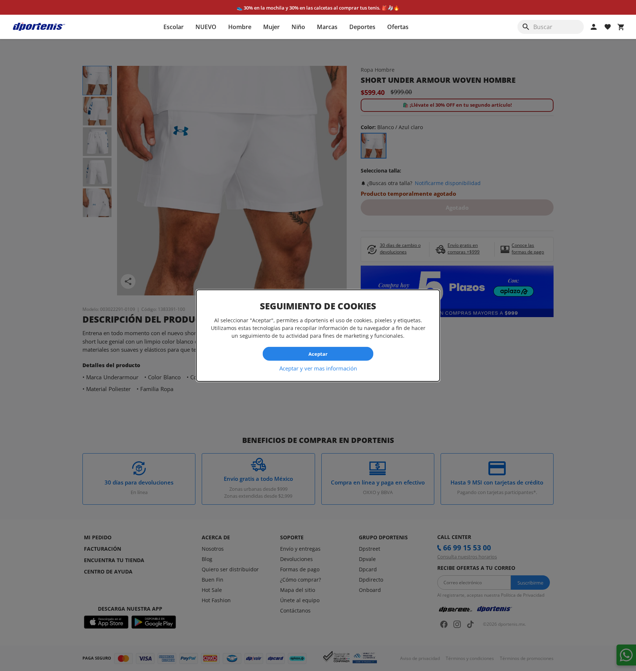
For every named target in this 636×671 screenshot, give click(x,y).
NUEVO (205, 27)
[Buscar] (526, 26)
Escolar (173, 27)
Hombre (239, 27)
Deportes (362, 27)
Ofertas (398, 27)
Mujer (271, 27)
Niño (298, 27)
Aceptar (318, 353)
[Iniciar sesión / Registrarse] (593, 26)
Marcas (327, 27)
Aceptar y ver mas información (318, 368)
